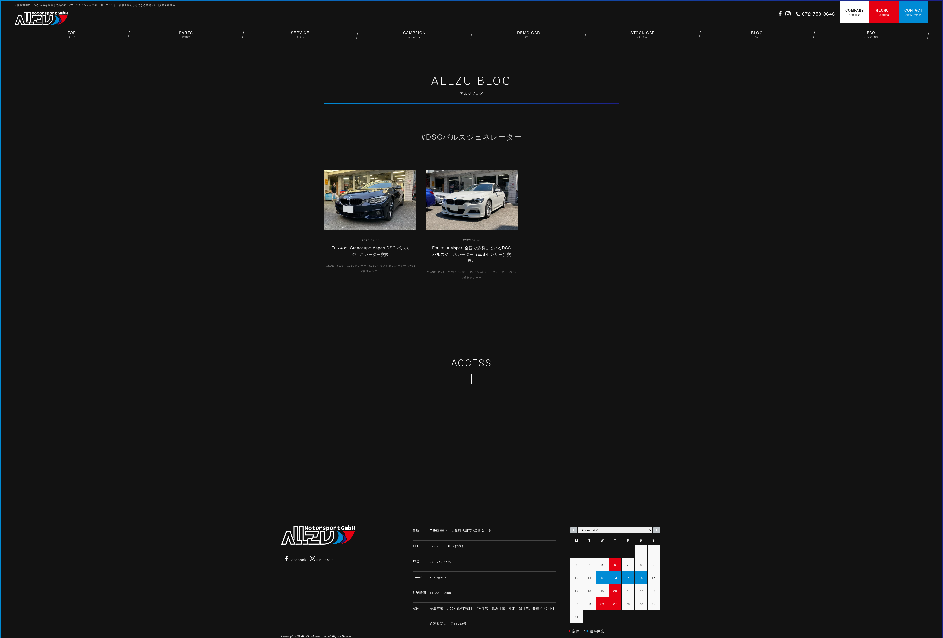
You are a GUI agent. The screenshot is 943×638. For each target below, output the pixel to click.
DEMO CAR (528, 34)
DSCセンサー (357, 265)
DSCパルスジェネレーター (388, 265)
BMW (330, 265)
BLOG (757, 34)
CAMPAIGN (414, 34)
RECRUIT (884, 12)
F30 (513, 272)
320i (442, 272)
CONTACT (913, 12)
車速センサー (371, 271)
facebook (297, 559)
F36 (412, 265)
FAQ (871, 34)
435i (341, 265)
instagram (324, 559)
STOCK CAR (642, 34)
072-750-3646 (818, 13)
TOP (72, 34)
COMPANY (854, 12)
